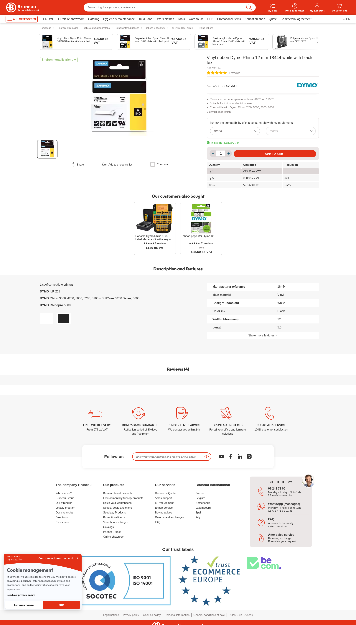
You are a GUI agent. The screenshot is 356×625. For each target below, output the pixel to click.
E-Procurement (164, 502)
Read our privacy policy (21, 595)
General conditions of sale (209, 614)
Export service (164, 507)
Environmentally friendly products (123, 498)
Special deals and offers (117, 507)
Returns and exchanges (169, 517)
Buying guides (163, 512)
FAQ (158, 522)
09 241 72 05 (276, 488)
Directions (62, 517)
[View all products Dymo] (307, 85)
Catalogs (108, 527)
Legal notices (111, 614)
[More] (228, 153)
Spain (198, 512)
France (199, 493)
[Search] (249, 7)
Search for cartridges (115, 522)
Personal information (177, 614)
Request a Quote (165, 493)
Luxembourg (203, 507)
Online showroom (113, 536)
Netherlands (202, 502)
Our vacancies (64, 512)
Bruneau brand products (117, 493)
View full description (219, 111)
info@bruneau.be (281, 495)
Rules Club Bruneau (241, 614)
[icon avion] (206, 456)
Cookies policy (152, 614)
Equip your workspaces (117, 502)
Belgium (200, 498)
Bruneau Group (65, 498)
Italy (197, 517)
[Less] (213, 153)
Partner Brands (112, 531)
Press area (62, 522)
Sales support (163, 498)
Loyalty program (65, 507)
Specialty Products (114, 512)
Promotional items (114, 517)
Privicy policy (131, 614)
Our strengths (64, 502)
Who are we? (64, 493)
